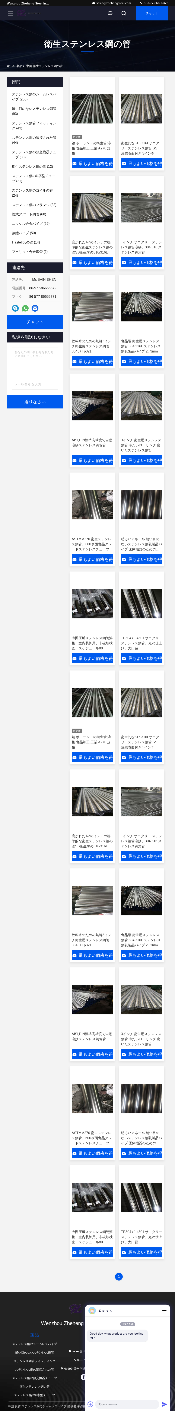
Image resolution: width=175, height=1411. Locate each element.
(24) (32, 193)
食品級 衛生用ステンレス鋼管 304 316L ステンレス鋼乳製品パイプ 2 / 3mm (141, 346)
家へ (10, 66)
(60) (29, 214)
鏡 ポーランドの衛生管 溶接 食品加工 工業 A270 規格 (91, 148)
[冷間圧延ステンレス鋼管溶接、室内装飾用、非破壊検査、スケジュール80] (92, 604)
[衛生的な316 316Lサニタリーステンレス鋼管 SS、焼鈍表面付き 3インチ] (141, 109)
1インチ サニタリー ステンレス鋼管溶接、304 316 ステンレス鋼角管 (141, 247)
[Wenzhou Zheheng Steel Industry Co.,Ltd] (29, 13)
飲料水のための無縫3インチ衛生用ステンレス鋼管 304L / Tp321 (91, 346)
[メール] (35, 308)
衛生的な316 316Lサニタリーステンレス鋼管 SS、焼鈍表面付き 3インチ (141, 148)
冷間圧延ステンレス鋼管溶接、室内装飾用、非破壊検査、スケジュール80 (92, 643)
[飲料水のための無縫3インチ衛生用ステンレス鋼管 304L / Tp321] (92, 307)
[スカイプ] (15, 308)
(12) (32, 166)
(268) (34, 96)
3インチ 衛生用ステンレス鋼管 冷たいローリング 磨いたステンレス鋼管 (141, 445)
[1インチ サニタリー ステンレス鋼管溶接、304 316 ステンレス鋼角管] (141, 208)
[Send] (164, 1404)
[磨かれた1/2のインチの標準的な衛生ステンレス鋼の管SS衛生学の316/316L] (92, 208)
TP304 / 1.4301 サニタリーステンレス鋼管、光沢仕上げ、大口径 (141, 643)
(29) (31, 223)
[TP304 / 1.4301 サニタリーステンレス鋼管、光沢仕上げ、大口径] (141, 604)
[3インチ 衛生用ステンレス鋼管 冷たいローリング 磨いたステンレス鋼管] (141, 406)
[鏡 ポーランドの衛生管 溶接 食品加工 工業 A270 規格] (92, 109)
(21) (33, 178)
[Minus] (164, 1310)
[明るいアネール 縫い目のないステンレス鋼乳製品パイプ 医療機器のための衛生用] (141, 505)
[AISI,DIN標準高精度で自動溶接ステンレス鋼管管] (92, 406)
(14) (26, 242)
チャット (152, 13)
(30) (34, 154)
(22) (34, 205)
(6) (30, 252)
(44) (34, 140)
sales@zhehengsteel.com (113, 3)
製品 (19, 66)
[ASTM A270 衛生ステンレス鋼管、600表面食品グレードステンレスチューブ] (92, 505)
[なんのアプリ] (25, 308)
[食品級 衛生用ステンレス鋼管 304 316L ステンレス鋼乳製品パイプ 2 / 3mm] (141, 307)
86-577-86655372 (155, 3)
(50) (24, 233)
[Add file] (90, 1404)
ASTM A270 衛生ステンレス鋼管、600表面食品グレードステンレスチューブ (92, 544)
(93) (34, 111)
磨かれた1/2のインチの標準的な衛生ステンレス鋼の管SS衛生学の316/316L (92, 247)
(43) (34, 125)
